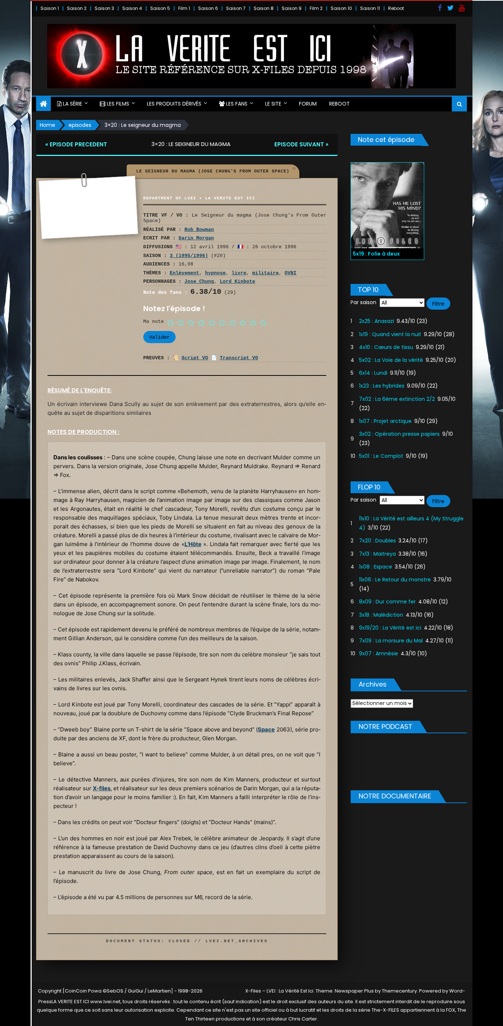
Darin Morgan (196, 238)
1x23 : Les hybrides (381, 385)
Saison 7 (236, 8)
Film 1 (184, 8)
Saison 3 (104, 8)
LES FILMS (117, 103)
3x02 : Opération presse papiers (399, 434)
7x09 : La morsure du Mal (391, 640)
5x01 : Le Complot (381, 456)
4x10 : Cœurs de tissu (386, 347)
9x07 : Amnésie (378, 653)
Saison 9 (292, 8)
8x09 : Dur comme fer (387, 601)
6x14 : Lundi (373, 373)
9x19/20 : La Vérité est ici (390, 627)
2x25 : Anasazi (376, 321)
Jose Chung (199, 281)
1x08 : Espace (375, 566)
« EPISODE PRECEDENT (76, 144)
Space (266, 729)
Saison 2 (77, 8)
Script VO (195, 358)
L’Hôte (192, 544)
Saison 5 (160, 8)
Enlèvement (184, 273)
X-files (101, 788)
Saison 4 (132, 8)
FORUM (308, 103)
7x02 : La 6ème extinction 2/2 (397, 399)
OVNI (290, 273)
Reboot (396, 8)
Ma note (153, 321)
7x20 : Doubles (377, 540)
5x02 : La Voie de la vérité (391, 360)
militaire (265, 273)
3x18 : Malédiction (381, 615)
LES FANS (236, 103)
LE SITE (273, 103)
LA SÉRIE (71, 103)
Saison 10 (341, 8)
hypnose (215, 273)
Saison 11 (370, 8)
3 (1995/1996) (189, 256)
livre (239, 273)
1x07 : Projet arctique (385, 421)
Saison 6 (208, 8)
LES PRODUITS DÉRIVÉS (174, 103)
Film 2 (316, 8)
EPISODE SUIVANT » (301, 144)
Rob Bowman (199, 229)
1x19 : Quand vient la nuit (390, 334)
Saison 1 (50, 8)
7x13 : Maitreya (377, 553)
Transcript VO (239, 358)
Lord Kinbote (237, 281)
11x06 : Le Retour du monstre (395, 579)
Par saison (363, 302)
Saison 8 (264, 8)
